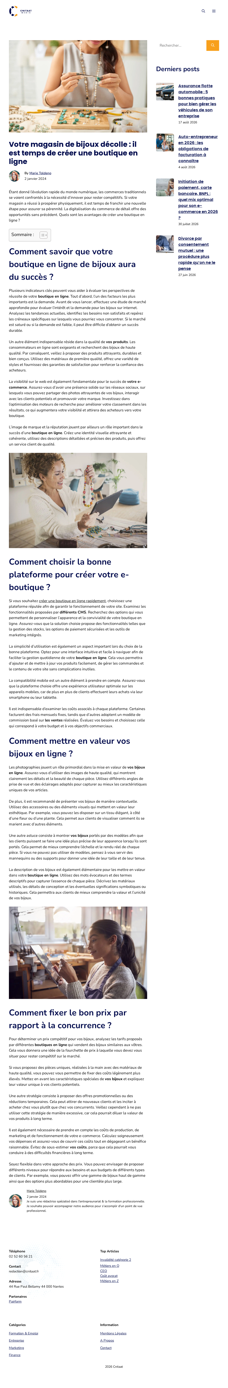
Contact (106, 1348)
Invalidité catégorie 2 (115, 1259)
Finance (14, 1355)
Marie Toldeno (40, 173)
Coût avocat (109, 1276)
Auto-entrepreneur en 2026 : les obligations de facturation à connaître (198, 149)
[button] (203, 11)
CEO (103, 1271)
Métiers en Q (109, 1266)
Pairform (15, 1301)
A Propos (107, 1340)
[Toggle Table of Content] (41, 235)
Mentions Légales (113, 1333)
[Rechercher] (212, 45)
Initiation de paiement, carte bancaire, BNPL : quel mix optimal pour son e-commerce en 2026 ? (198, 199)
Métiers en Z (109, 1281)
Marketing (16, 1348)
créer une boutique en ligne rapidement (72, 600)
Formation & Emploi (23, 1333)
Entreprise (16, 1340)
